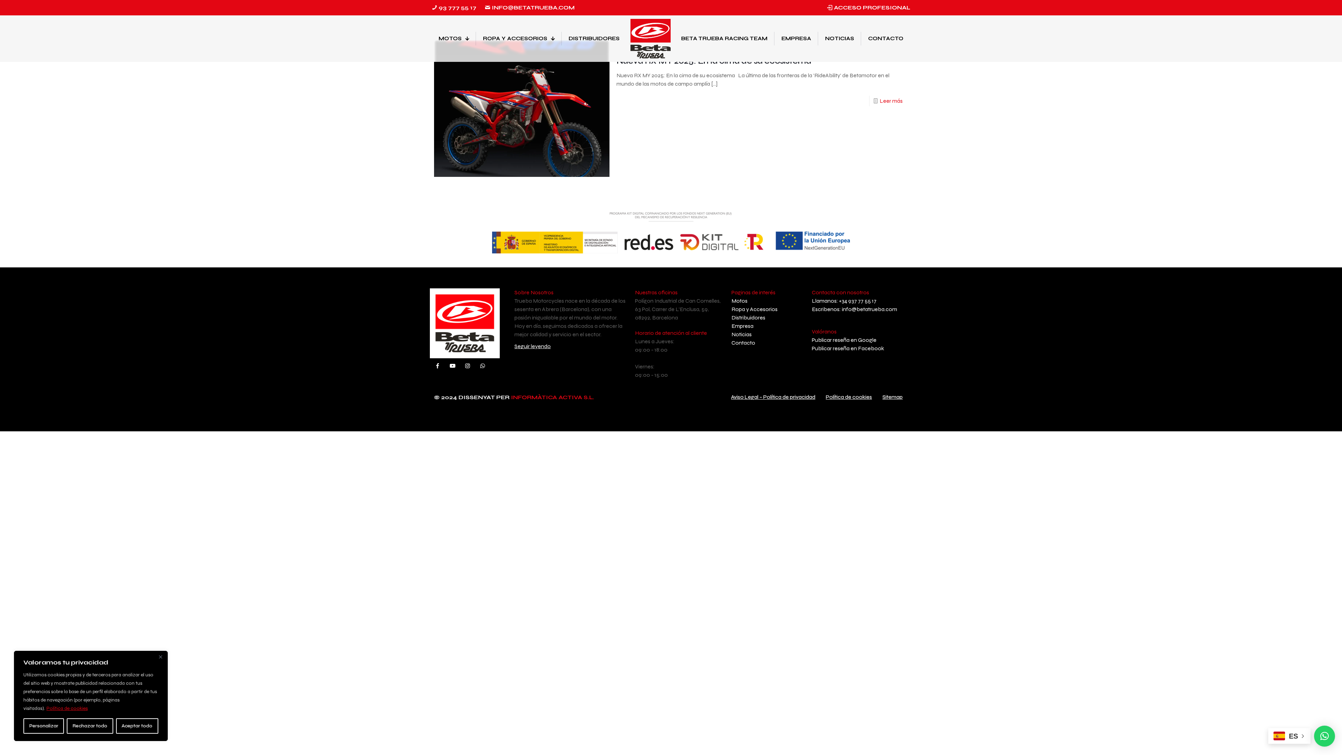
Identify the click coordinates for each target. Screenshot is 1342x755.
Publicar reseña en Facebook (848, 348)
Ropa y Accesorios (754, 309)
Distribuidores (748, 317)
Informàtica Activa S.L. (552, 397)
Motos (739, 300)
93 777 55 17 (457, 7)
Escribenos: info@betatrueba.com (854, 309)
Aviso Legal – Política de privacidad (773, 397)
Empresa (742, 326)
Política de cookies (67, 708)
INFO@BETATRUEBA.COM (533, 7)
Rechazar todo (90, 726)
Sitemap (892, 397)
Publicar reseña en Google (844, 340)
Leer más (891, 101)
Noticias (741, 334)
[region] (91, 696)
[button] (1324, 736)
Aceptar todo (137, 726)
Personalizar (43, 726)
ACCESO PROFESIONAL (872, 7)
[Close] (160, 657)
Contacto (743, 342)
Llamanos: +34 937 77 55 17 (844, 300)
